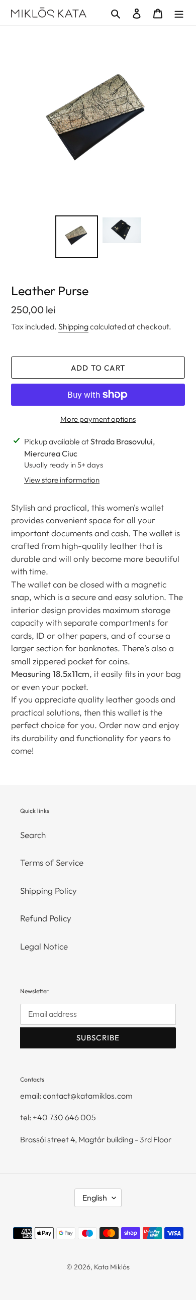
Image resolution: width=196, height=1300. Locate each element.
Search (33, 835)
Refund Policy (45, 918)
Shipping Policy (48, 890)
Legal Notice (44, 946)
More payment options (98, 419)
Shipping (73, 326)
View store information (62, 480)
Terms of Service (51, 862)
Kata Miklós (112, 1266)
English (94, 1198)
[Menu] (178, 12)
